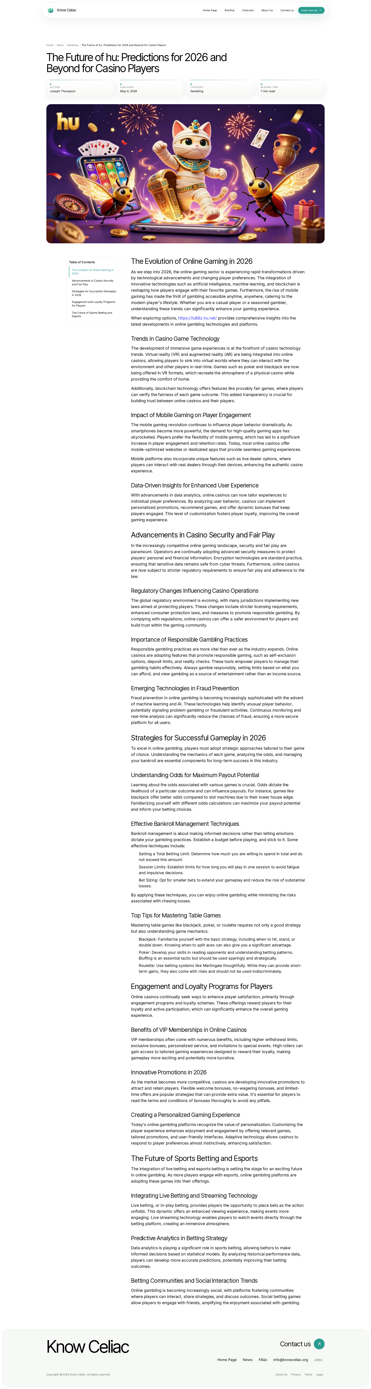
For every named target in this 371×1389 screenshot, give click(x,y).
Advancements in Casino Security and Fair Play (93, 282)
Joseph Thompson (63, 91)
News (60, 45)
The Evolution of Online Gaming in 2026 (93, 271)
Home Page (227, 1360)
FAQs (263, 1360)
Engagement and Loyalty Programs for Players (93, 303)
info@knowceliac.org (290, 1360)
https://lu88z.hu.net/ (197, 318)
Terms (308, 1374)
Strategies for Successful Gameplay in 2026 (94, 293)
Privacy (296, 1374)
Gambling (72, 45)
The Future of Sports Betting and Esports (92, 314)
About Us (281, 1374)
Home (50, 45)
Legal (319, 1374)
